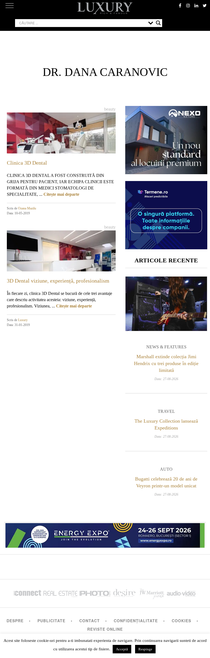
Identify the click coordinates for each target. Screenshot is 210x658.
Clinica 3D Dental (27, 163)
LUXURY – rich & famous (105, 8)
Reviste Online (105, 629)
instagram (188, 5)
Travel (166, 411)
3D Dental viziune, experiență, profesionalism (58, 281)
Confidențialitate (136, 620)
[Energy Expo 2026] (105, 534)
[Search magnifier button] (158, 23)
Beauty (110, 109)
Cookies (181, 620)
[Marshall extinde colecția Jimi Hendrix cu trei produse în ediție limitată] (166, 303)
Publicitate (51, 620)
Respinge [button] (145, 649)
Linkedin (196, 5)
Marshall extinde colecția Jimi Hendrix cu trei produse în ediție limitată (166, 363)
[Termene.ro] (166, 247)
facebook (180, 5)
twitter (204, 5)
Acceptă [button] (122, 649)
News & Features (166, 347)
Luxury (23, 320)
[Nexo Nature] (166, 172)
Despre (15, 620)
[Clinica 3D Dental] (61, 142)
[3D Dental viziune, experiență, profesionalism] (61, 260)
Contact (89, 620)
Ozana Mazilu (27, 208)
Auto (166, 469)
